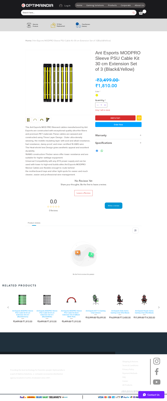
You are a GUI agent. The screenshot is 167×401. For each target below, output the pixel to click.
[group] (83, 307)
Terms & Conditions (130, 365)
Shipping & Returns (130, 361)
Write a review (113, 205)
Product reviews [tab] (34, 223)
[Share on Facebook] (97, 149)
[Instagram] (156, 361)
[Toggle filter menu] (135, 230)
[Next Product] (158, 307)
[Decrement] (97, 105)
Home (28, 40)
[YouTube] (156, 382)
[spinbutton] (101, 105)
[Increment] (105, 105)
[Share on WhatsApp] (101, 149)
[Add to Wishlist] (139, 117)
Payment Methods (130, 373)
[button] (95, 5)
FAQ (124, 377)
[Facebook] (156, 371)
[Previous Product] (8, 307)
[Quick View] (23, 300)
